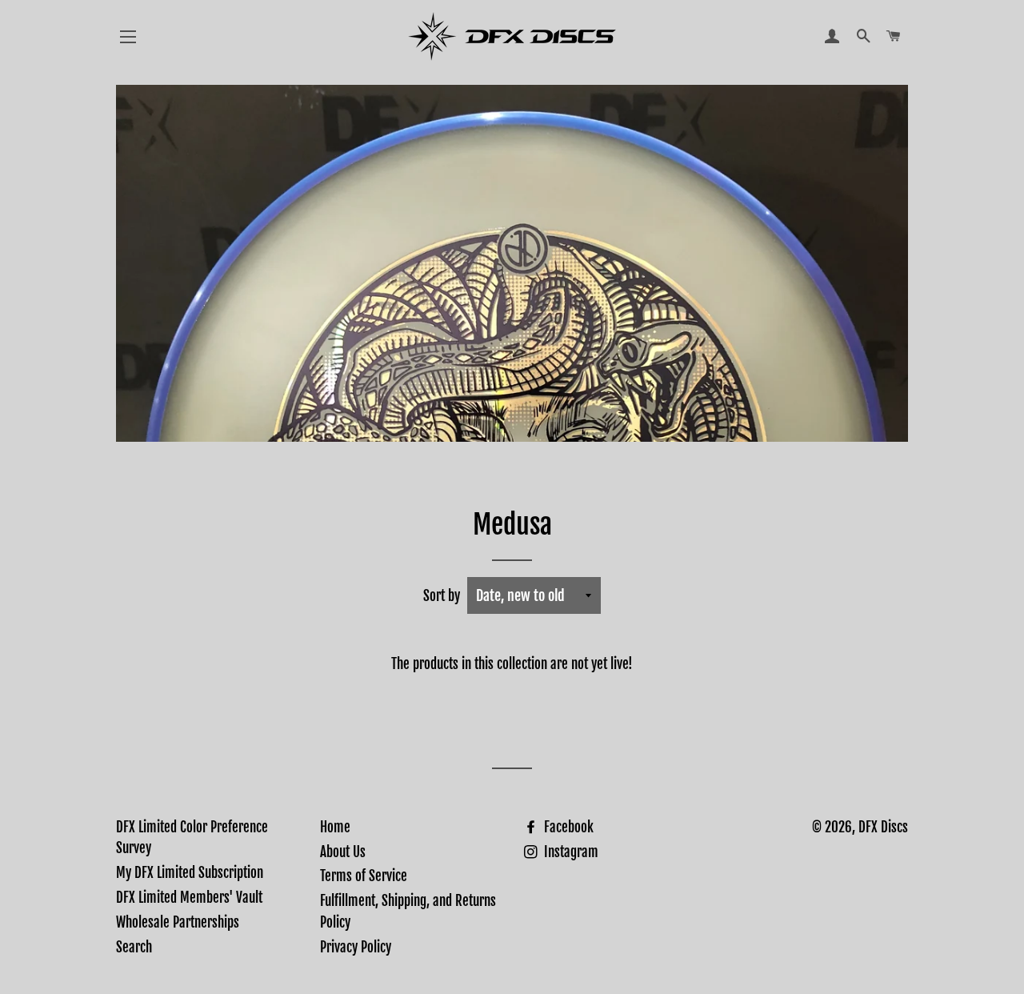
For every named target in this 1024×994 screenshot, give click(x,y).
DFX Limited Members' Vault (189, 897)
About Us (343, 852)
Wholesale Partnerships (177, 922)
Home (335, 827)
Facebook (567, 827)
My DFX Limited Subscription (189, 872)
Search (134, 947)
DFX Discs (883, 827)
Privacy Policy (355, 947)
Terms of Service (363, 876)
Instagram (569, 852)
